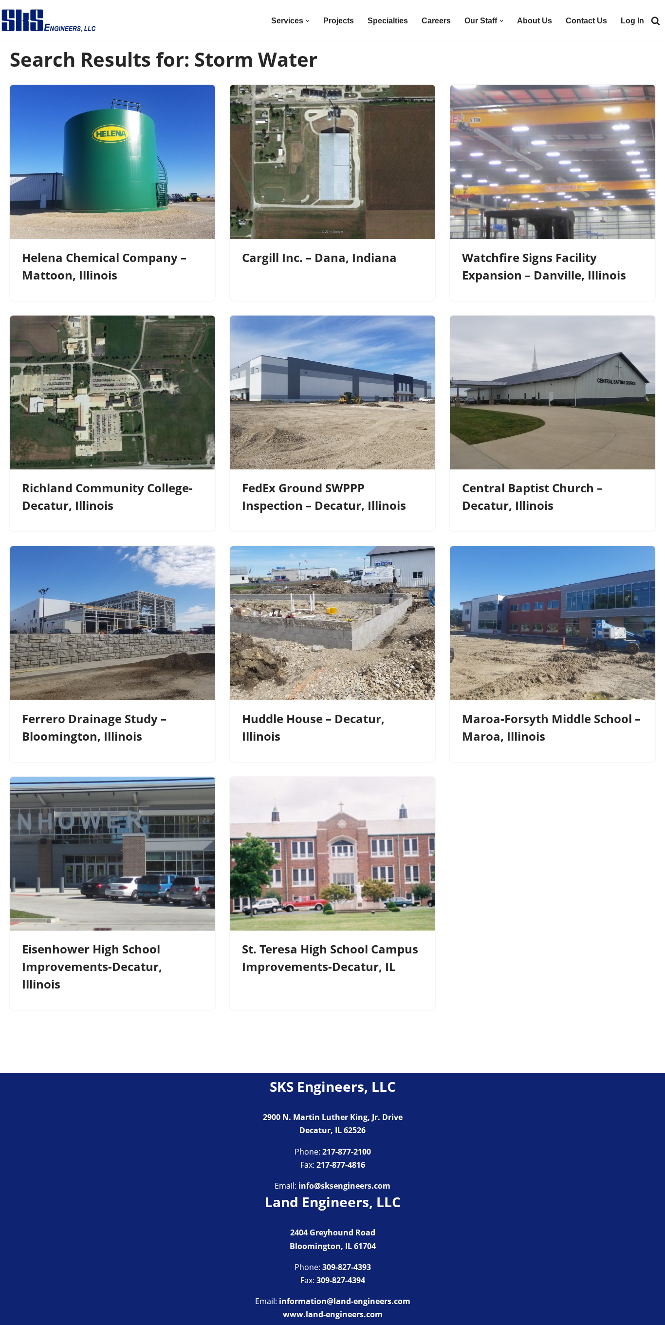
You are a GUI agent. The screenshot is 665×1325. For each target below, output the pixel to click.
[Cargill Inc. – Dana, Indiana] (332, 162)
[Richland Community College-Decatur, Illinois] (112, 393)
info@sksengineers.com (344, 1185)
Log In (632, 21)
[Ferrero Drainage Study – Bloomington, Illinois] (112, 623)
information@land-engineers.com (344, 1301)
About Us (534, 21)
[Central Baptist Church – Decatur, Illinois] (552, 393)
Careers (436, 21)
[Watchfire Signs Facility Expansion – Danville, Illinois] (552, 162)
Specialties (388, 21)
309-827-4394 (340, 1280)
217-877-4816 (340, 1164)
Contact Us (586, 21)
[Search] (655, 20)
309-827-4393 (346, 1267)
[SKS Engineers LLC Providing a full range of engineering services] (48, 21)
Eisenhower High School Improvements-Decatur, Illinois (92, 966)
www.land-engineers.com (333, 1314)
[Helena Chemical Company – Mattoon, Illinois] (112, 162)
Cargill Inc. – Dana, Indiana (319, 257)
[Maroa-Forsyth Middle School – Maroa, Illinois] (552, 623)
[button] (308, 21)
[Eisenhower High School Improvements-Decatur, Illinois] (112, 854)
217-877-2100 (346, 1151)
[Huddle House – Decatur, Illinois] (332, 623)
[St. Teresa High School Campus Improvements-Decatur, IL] (332, 854)
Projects (338, 21)
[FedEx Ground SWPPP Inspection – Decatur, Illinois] (332, 393)
